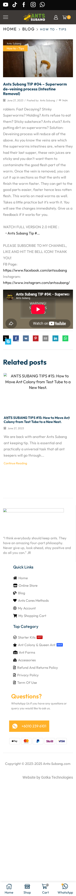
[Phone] (42, 5)
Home (10, 28)
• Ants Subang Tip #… (22, 233)
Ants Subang (47, 100)
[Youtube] (5, 5)
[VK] (26, 338)
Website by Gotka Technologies (47, 777)
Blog (28, 28)
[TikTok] (14, 5)
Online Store (28, 585)
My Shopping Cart (32, 615)
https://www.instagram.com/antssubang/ (36, 282)
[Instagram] (33, 5)
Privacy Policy (28, 675)
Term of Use (27, 682)
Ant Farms (27, 652)
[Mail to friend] (45, 338)
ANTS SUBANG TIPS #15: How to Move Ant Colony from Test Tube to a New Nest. (37, 419)
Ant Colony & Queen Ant (36, 645)
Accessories (27, 660)
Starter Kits (26, 637)
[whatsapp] (65, 338)
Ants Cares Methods (33, 600)
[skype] (8, 341)
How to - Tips (53, 29)
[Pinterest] (36, 338)
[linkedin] (55, 338)
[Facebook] (23, 5)
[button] (17, 341)
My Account (27, 608)
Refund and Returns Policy (37, 667)
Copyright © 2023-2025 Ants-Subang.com (38, 763)
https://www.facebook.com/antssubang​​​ (35, 270)
